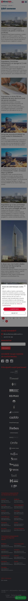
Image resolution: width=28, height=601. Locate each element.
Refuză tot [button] (15, 313)
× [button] (24, 286)
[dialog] (14, 300)
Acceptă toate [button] (14, 309)
